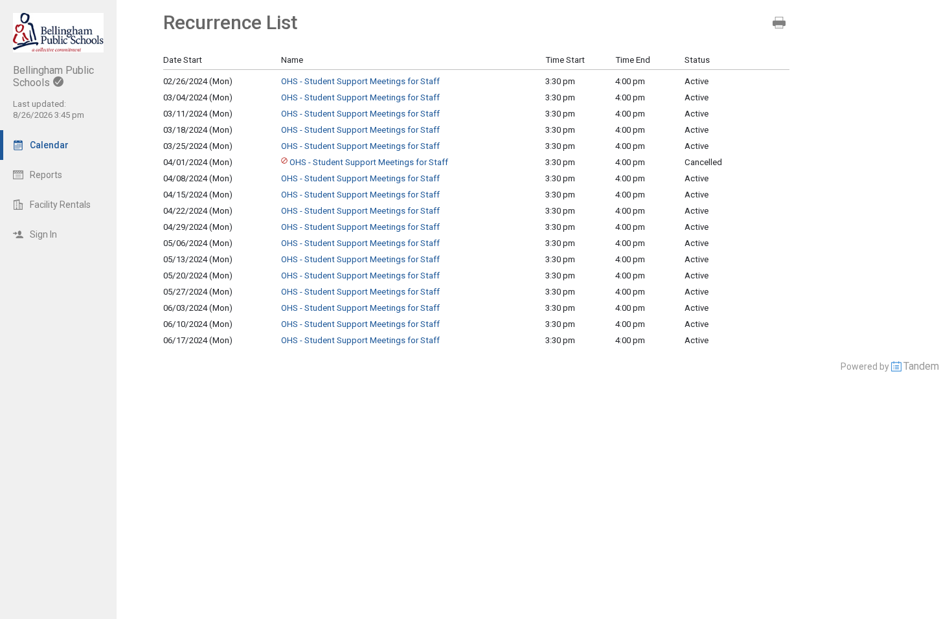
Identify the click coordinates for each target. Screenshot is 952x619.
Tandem (921, 366)
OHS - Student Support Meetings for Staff (360, 81)
